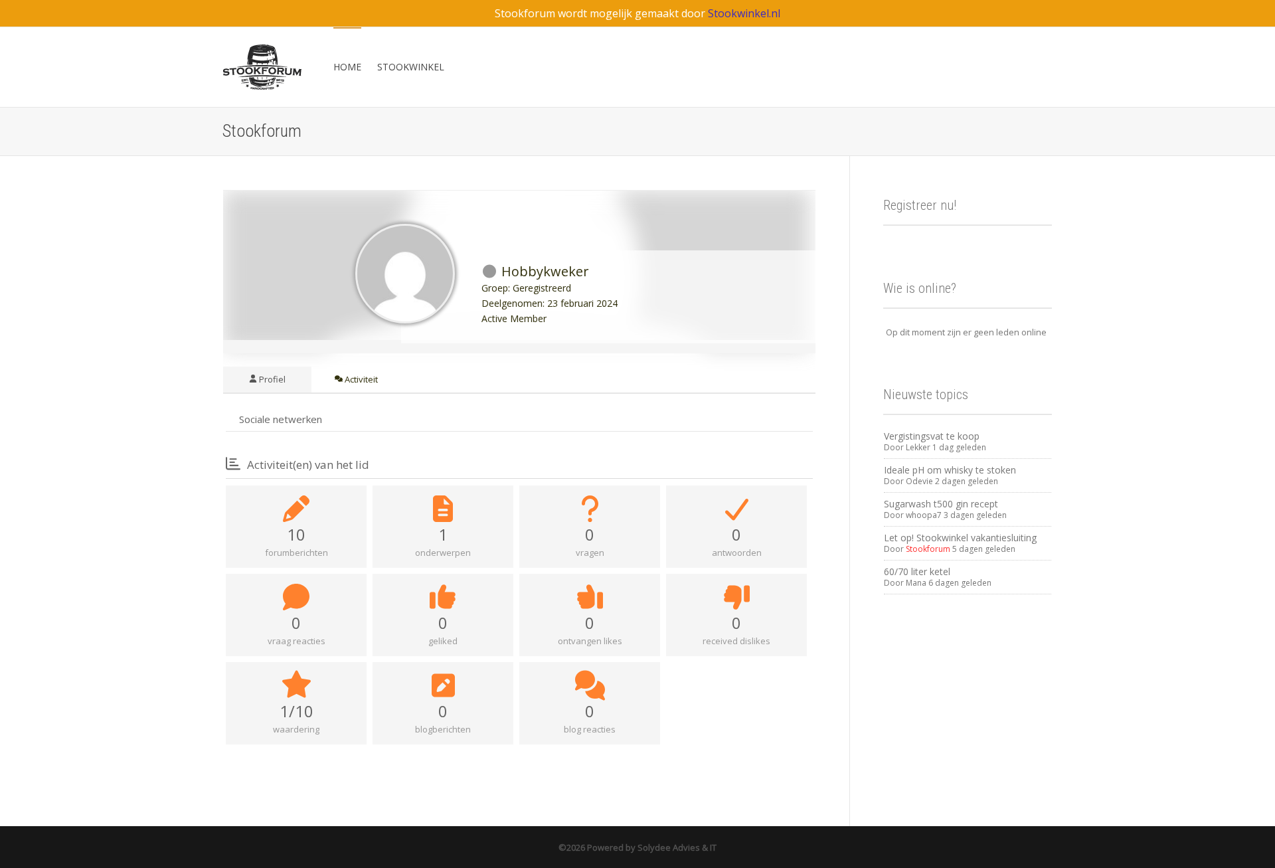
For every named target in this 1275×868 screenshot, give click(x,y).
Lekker (918, 447)
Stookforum (928, 549)
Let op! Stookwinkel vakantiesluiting (960, 537)
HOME (347, 66)
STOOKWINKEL (410, 66)
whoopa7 (924, 515)
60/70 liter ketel (917, 571)
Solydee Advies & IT (676, 847)
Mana (916, 582)
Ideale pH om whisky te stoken (950, 470)
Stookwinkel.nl (744, 13)
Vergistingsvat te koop (931, 436)
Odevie (919, 481)
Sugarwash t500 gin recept (941, 503)
